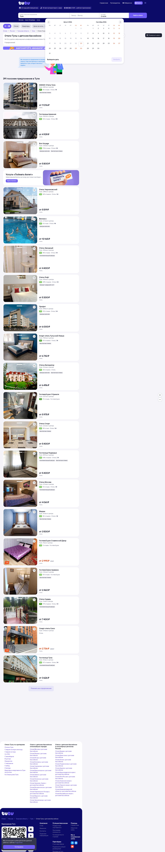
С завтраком (9, 763)
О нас (41, 825)
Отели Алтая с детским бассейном (63, 760)
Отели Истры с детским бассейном (38, 759)
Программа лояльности (56, 831)
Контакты (43, 831)
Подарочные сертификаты (57, 826)
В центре (8, 759)
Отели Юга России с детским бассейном (65, 777)
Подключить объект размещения (59, 848)
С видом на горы (10, 752)
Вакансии (43, 828)
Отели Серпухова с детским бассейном (39, 767)
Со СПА (7, 754)
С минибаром (9, 756)
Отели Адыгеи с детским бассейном (63, 769)
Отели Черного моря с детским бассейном (66, 786)
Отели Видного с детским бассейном (38, 797)
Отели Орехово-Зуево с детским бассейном (38, 784)
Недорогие (8, 761)
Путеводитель (115, 3)
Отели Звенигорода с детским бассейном (40, 801)
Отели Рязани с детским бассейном (38, 754)
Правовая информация (44, 835)
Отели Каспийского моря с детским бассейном (64, 794)
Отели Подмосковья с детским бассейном (65, 765)
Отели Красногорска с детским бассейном (40, 771)
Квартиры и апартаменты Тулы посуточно (15, 771)
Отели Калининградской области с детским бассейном (65, 790)
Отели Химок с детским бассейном (38, 775)
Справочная (104, 3)
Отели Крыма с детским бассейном (63, 752)
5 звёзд (7, 766)
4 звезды (8, 768)
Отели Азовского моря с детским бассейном (63, 782)
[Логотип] (24, 3)
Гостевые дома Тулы (11, 774)
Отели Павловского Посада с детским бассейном (40, 792)
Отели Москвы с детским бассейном (38, 750)
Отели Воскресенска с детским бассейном (41, 788)
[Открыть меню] (145, 3)
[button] (31, 829)
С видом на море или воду (14, 749)
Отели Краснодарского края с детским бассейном (65, 773)
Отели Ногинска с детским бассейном (39, 780)
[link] (12, 180)
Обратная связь (74, 829)
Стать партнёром (58, 844)
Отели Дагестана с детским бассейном (64, 756)
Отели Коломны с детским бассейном (39, 763)
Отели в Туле (9, 747)
